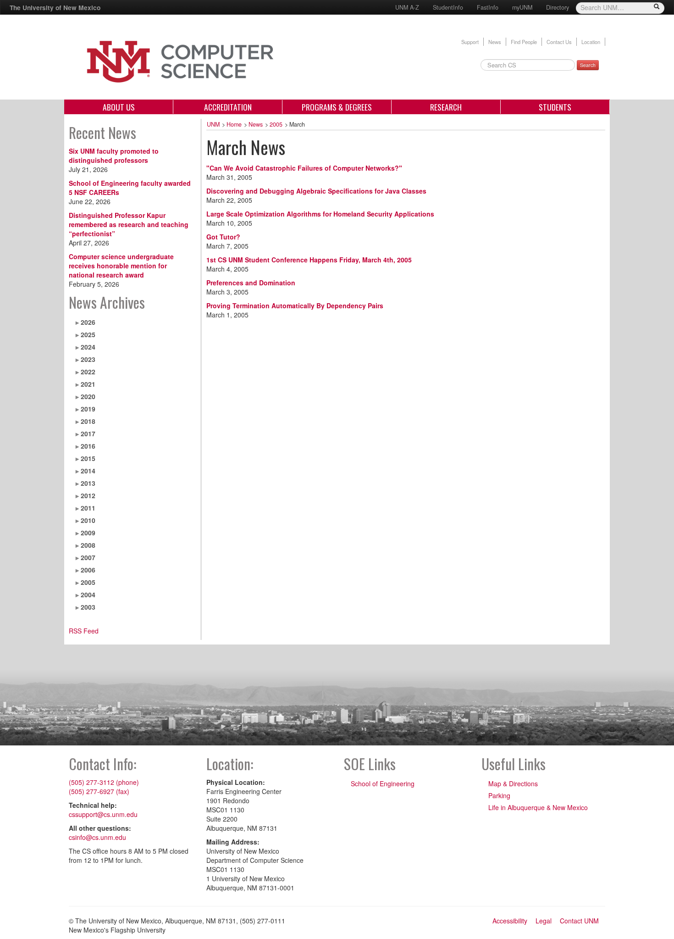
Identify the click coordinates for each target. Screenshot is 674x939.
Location (590, 41)
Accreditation (228, 107)
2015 (88, 458)
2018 (88, 421)
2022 (88, 371)
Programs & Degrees (337, 107)
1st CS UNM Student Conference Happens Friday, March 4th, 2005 (309, 259)
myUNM (522, 7)
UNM (213, 124)
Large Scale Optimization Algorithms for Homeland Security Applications (320, 213)
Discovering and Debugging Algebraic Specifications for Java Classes (316, 190)
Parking (499, 795)
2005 (88, 582)
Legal (544, 920)
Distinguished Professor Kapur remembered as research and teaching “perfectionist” (128, 224)
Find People (524, 41)
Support (470, 41)
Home (234, 124)
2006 (88, 569)
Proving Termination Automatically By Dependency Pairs (294, 305)
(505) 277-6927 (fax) (99, 791)
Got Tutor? (223, 236)
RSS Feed (84, 630)
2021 (88, 384)
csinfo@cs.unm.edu (97, 837)
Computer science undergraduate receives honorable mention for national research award (121, 265)
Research (446, 107)
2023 (88, 359)
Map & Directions (513, 783)
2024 (88, 346)
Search (588, 64)
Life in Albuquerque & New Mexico (538, 807)
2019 (88, 408)
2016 (88, 445)
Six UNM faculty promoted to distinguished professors (114, 155)
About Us (119, 107)
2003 (88, 606)
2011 (88, 507)
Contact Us (559, 41)
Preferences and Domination (250, 282)
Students (555, 107)
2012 (88, 495)
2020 (88, 396)
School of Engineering (382, 783)
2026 (88, 322)
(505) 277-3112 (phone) (104, 782)
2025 (88, 334)
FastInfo (487, 7)
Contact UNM (579, 920)
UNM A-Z (407, 7)
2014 (88, 470)
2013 (88, 483)
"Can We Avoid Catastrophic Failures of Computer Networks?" (304, 167)
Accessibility (509, 920)
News (494, 41)
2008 (88, 545)
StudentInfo (448, 7)
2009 (88, 532)
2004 (88, 594)
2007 (88, 557)
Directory (557, 7)
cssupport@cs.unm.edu (103, 814)
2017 (88, 433)
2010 (88, 520)
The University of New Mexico (55, 7)
